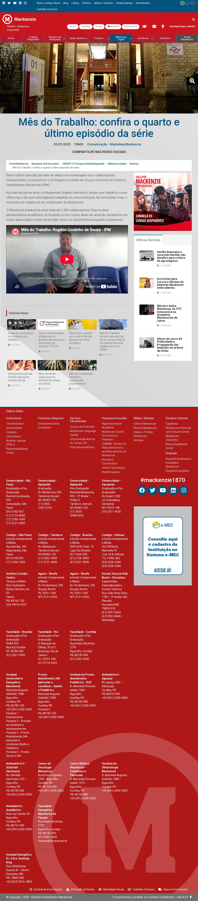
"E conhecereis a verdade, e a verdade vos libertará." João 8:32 (151, 897)
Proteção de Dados (83, 889)
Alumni (72, 27)
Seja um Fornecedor (175, 889)
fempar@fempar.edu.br (52, 840)
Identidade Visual (113, 889)
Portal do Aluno (130, 27)
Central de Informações (48, 889)
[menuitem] (48, 3)
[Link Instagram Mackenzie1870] (25, 3)
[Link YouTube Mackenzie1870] (14, 3)
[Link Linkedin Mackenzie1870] (20, 3)
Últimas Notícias (148, 240)
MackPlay (85, 27)
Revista (98, 27)
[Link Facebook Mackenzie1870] (3, 3)
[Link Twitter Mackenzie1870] (9, 3)
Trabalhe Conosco (143, 889)
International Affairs (182, 26)
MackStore (114, 27)
